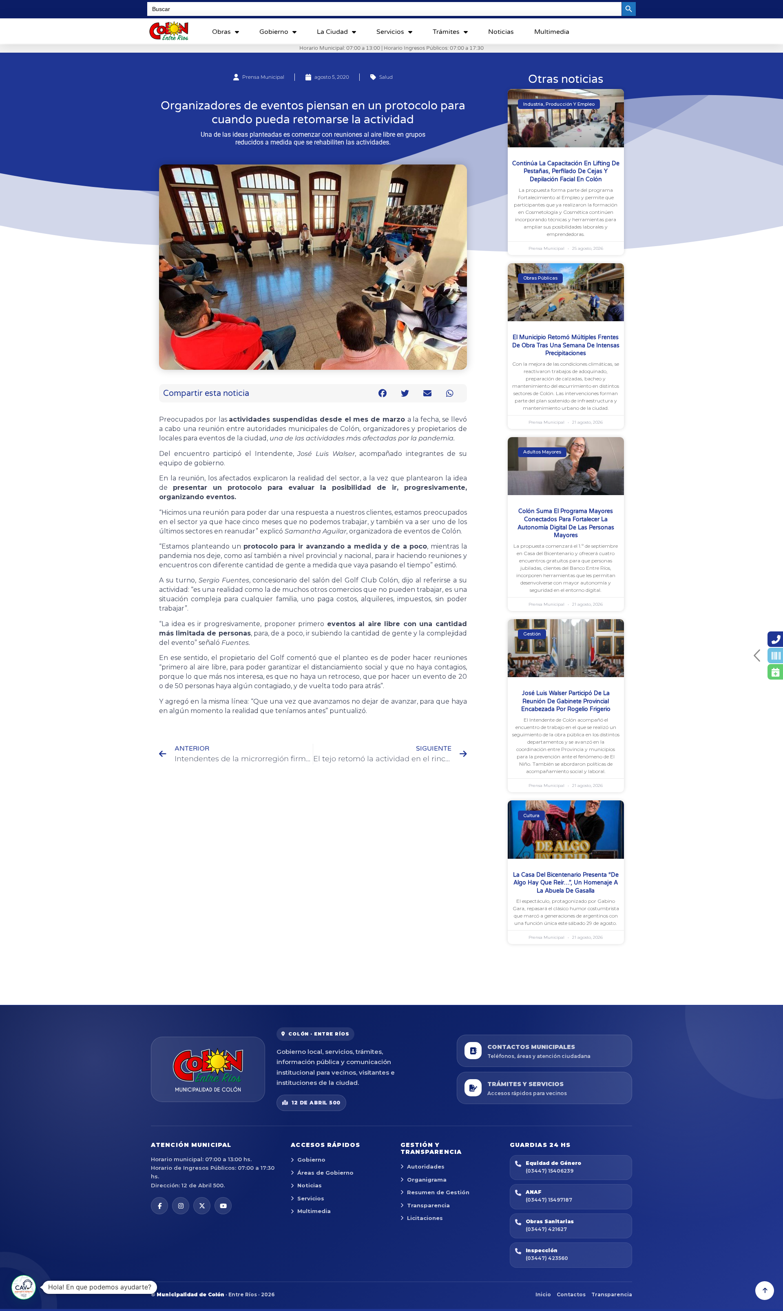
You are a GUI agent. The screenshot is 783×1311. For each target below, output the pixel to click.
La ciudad (332, 32)
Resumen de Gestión (438, 1192)
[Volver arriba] (764, 1290)
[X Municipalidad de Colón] (201, 1205)
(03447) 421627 (546, 1229)
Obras (221, 32)
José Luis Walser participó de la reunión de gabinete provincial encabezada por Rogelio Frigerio (565, 701)
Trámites (446, 32)
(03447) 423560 (547, 1258)
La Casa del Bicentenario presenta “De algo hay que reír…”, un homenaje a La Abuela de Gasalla (566, 882)
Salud (386, 77)
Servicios (390, 32)
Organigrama (427, 1179)
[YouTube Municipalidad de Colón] (223, 1205)
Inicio (543, 1294)
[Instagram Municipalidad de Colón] (180, 1205)
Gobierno (273, 32)
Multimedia (551, 32)
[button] (383, 393)
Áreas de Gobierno (325, 1172)
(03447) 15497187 (549, 1200)
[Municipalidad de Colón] (208, 1069)
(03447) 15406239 (549, 1171)
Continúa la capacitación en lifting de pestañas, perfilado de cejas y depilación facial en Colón (565, 171)
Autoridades (426, 1166)
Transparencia (428, 1205)
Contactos (571, 1294)
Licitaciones (425, 1218)
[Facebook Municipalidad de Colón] (159, 1205)
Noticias (501, 32)
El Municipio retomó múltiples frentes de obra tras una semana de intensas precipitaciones (565, 345)
